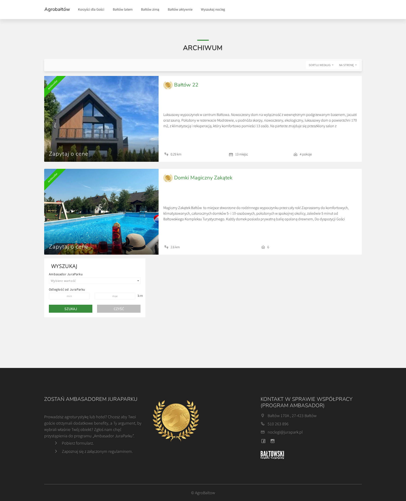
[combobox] (95, 280)
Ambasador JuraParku (66, 274)
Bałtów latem (123, 9)
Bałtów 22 (185, 84)
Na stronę (347, 65)
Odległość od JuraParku (67, 289)
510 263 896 (278, 423)
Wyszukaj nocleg (213, 9)
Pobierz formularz (77, 443)
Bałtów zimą (150, 9)
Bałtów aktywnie (180, 9)
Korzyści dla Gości (91, 9)
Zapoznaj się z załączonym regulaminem (97, 451)
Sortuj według (320, 65)
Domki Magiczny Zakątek (202, 177)
